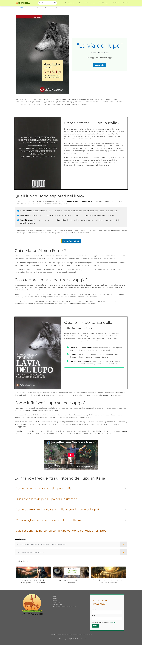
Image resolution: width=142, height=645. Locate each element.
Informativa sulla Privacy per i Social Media (64, 606)
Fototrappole (69, 3)
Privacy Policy (56, 602)
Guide (115, 3)
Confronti (82, 3)
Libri (123, 3)
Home (54, 596)
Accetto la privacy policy (105, 622)
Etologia (105, 3)
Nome (94, 609)
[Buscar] (55, 2)
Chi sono (54, 598)
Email (93, 615)
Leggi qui (113, 622)
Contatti (54, 600)
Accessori (94, 3)
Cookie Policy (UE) (57, 604)
